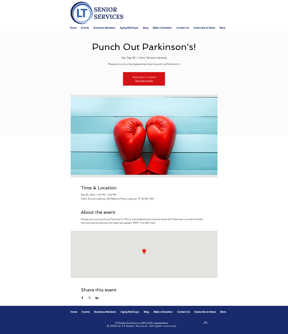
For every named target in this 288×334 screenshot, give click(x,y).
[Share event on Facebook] (82, 298)
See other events (144, 80)
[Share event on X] (89, 298)
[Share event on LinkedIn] (97, 298)
